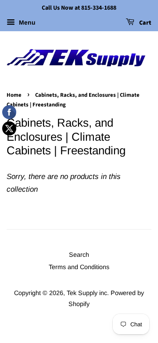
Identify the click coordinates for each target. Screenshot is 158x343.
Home (14, 95)
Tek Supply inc (87, 292)
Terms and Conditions (79, 266)
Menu (26, 22)
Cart (144, 22)
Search (79, 254)
